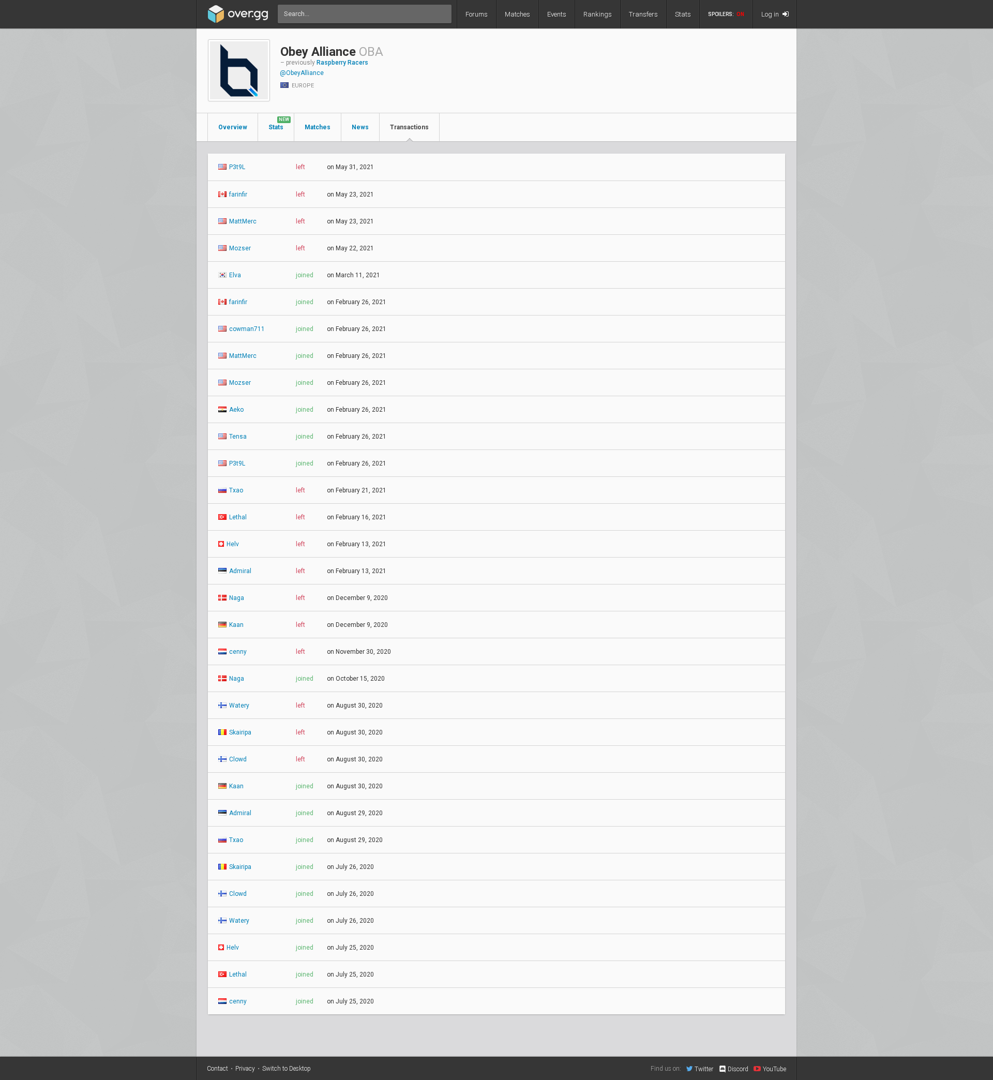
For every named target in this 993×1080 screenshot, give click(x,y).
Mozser (239, 248)
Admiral (239, 571)
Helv (232, 544)
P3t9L (236, 167)
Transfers (643, 14)
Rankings (597, 14)
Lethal (237, 517)
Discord (738, 1069)
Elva (234, 275)
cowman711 (246, 329)
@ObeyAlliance (302, 73)
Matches (517, 14)
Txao (235, 490)
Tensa (237, 436)
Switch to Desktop (286, 1069)
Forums (476, 14)
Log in (770, 14)
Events (556, 14)
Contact (217, 1069)
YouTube (774, 1069)
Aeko (236, 409)
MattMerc (242, 221)
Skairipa (239, 732)
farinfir (237, 194)
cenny (237, 651)
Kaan (236, 624)
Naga (236, 598)
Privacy (245, 1069)
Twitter (704, 1069)
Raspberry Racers (342, 62)
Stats (683, 14)
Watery (238, 705)
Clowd (237, 759)
